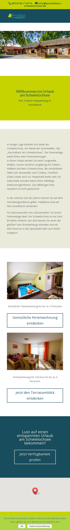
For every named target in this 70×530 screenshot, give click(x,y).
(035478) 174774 (21, 3)
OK (21, 526)
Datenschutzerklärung (39, 526)
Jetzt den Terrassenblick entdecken (35, 395)
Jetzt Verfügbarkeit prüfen (35, 457)
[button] (36, 491)
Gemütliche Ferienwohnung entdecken (35, 320)
